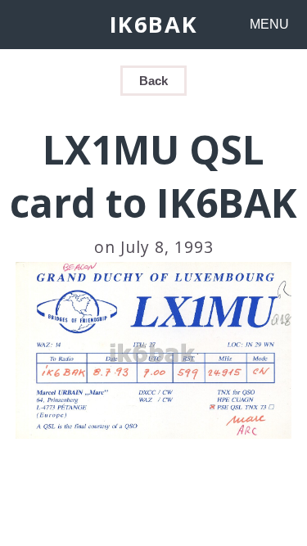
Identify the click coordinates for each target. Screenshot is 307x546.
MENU (269, 24)
